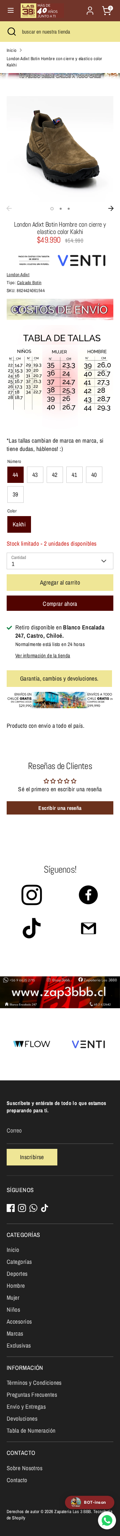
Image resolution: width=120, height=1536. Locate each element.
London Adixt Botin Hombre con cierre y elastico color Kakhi (54, 61)
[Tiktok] (45, 1208)
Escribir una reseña (60, 808)
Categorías (19, 1262)
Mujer (13, 1297)
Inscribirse (32, 1157)
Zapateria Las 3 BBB (72, 1511)
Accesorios (19, 1321)
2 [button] (61, 209)
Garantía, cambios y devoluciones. (59, 678)
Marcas (15, 1333)
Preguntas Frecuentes (32, 1394)
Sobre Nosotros (24, 1468)
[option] (60, 149)
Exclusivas (19, 1345)
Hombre (16, 1285)
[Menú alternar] (10, 10)
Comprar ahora (60, 604)
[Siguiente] (111, 208)
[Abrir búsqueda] (11, 32)
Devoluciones (22, 1418)
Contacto (17, 1480)
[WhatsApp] (33, 1208)
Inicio (12, 50)
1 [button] (52, 208)
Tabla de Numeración (31, 1430)
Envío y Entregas (26, 1406)
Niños (13, 1309)
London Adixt (18, 274)
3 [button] (69, 209)
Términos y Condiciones (34, 1382)
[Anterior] (9, 208)
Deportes (17, 1273)
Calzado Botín (29, 282)
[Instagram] (22, 1208)
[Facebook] (11, 1208)
